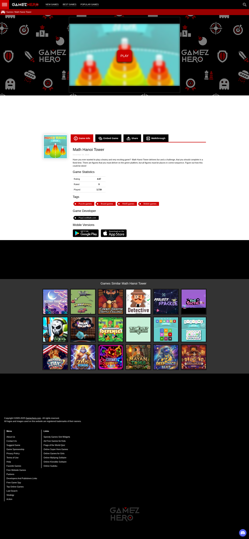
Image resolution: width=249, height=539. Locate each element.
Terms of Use (12, 458)
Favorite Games (13, 466)
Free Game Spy (13, 482)
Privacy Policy (13, 453)
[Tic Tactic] (193, 301)
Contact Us (11, 441)
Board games (107, 204)
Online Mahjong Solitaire (55, 458)
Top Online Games (15, 487)
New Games (52, 4)
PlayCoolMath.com (87, 218)
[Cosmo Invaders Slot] (110, 357)
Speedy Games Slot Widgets (57, 437)
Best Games (69, 4)
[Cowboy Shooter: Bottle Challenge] (110, 301)
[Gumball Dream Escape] (83, 329)
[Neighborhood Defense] (110, 329)
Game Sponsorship (15, 449)
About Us (10, 437)
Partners (10, 474)
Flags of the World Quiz (54, 445)
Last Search (12, 491)
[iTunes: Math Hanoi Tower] (114, 236)
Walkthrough (158, 138)
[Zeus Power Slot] (83, 357)
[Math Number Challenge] (166, 329)
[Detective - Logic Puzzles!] (138, 301)
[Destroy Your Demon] (55, 301)
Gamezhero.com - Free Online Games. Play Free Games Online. (25, 4)
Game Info (84, 138)
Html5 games (128, 204)
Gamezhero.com (33, 418)
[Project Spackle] (166, 301)
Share (135, 138)
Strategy (10, 495)
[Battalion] (138, 329)
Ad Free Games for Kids (55, 441)
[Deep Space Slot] (166, 357)
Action (9, 499)
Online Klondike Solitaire (55, 462)
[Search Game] (245, 5)
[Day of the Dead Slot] (193, 357)
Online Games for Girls (54, 453)
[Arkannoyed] (83, 301)
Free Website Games (16, 470)
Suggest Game (13, 445)
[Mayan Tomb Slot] (138, 357)
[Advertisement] (124, 115)
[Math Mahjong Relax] (193, 329)
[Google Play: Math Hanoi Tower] (86, 236)
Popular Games (90, 4)
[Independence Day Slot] (55, 357)
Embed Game (110, 138)
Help (8, 462)
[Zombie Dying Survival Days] (55, 329)
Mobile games (149, 204)
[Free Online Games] (3, 12)
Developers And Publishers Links (21, 478)
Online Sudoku (50, 466)
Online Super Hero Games (56, 449)
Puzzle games (85, 204)
